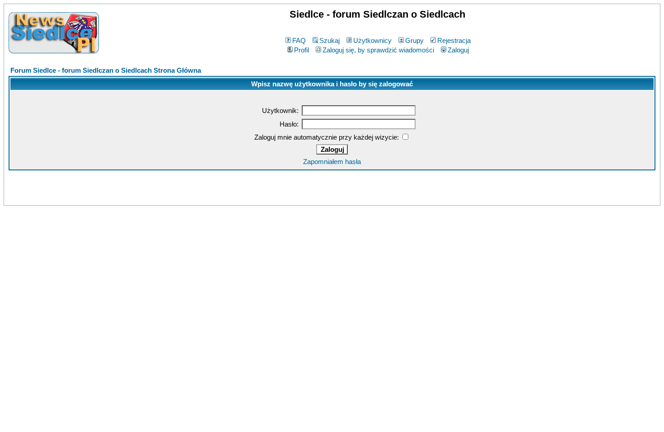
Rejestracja (454, 40)
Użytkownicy (372, 40)
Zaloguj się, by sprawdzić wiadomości (378, 50)
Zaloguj (458, 50)
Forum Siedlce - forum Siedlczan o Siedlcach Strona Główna (105, 70)
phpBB (312, 197)
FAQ (299, 40)
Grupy (414, 40)
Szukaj (329, 40)
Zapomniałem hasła (332, 161)
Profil (301, 50)
